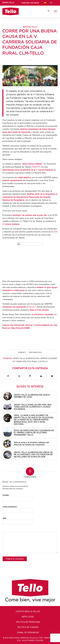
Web (4, 518)
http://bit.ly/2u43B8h (20, 328)
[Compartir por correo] (52, 376)
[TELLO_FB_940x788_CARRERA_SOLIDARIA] (30, 75)
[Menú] (55, 11)
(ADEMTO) (36, 167)
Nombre (6, 495)
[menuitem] (8, 3)
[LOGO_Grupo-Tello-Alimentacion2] (24, 11)
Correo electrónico (10, 507)
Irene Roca (37, 352)
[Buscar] (49, 11)
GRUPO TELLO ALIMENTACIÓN (26, 358)
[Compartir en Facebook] (8, 376)
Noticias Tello (30, 27)
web (55, 232)
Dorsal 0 (32, 307)
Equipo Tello (8, 2)
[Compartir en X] (19, 376)
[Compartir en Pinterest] (30, 376)
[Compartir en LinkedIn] (41, 376)
